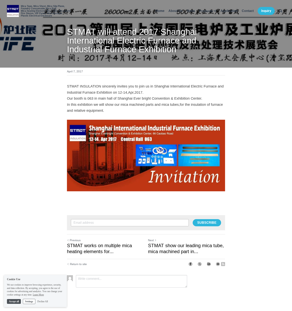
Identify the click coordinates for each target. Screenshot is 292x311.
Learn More (38, 294)
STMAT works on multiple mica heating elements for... (99, 248)
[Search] (281, 11)
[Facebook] (190, 264)
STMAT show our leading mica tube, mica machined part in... (186, 248)
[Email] (218, 264)
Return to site (78, 264)
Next (151, 240)
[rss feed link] (223, 264)
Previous (75, 240)
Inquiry (266, 11)
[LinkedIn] (209, 264)
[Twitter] (200, 264)
